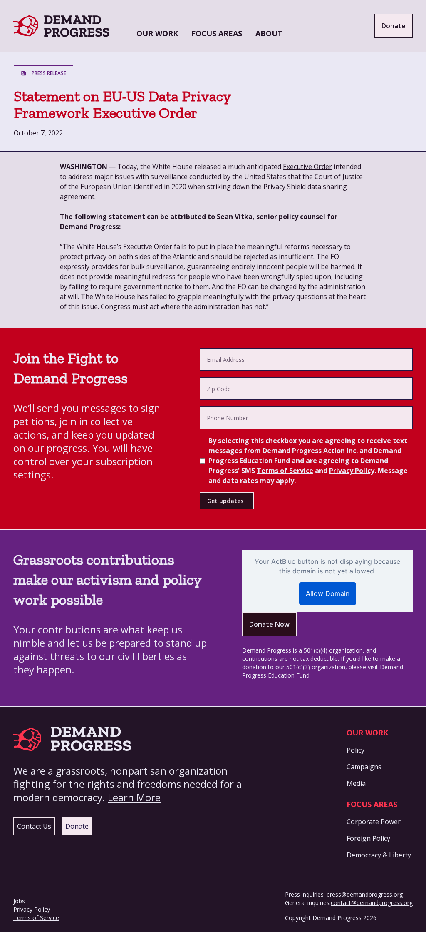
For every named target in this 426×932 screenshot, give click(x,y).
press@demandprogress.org (365, 894)
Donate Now (269, 624)
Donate (393, 25)
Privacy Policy (351, 470)
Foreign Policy (368, 838)
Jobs (19, 901)
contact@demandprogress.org (372, 903)
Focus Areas (216, 33)
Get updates (225, 501)
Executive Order (307, 166)
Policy (355, 750)
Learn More (134, 797)
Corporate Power (374, 821)
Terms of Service (285, 470)
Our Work (157, 33)
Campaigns (364, 766)
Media (356, 783)
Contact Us (34, 826)
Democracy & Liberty (379, 855)
